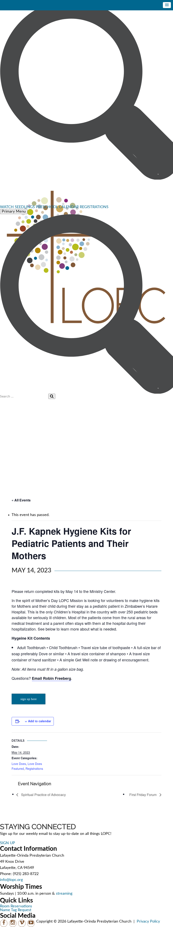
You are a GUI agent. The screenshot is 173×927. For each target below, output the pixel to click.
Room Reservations (16, 906)
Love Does (19, 764)
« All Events (21, 500)
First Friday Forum (143, 794)
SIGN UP (7, 843)
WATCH (7, 207)
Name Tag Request (15, 910)
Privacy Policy (148, 921)
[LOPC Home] (86, 192)
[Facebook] (3, 923)
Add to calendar (39, 721)
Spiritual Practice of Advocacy (43, 794)
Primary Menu (14, 211)
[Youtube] (31, 923)
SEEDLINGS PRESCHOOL (36, 207)
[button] (167, 5)
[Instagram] (12, 923)
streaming (64, 894)
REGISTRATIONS (94, 207)
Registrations (34, 768)
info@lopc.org (11, 880)
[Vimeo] (22, 923)
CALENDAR (69, 207)
